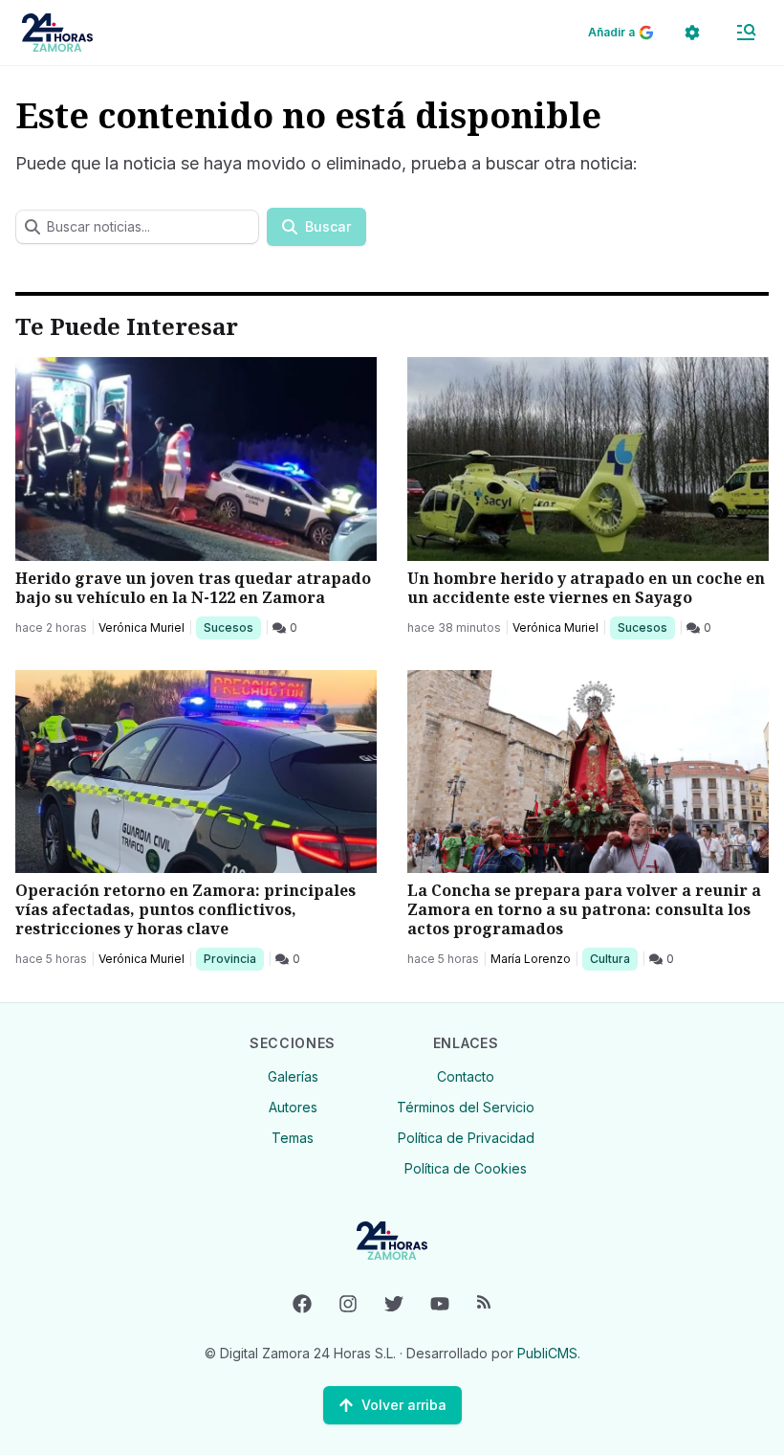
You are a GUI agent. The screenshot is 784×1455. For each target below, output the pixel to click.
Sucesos (232, 627)
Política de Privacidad (466, 1138)
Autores (293, 1107)
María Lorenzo (530, 958)
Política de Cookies (465, 1168)
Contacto (465, 1076)
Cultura (613, 958)
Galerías (293, 1076)
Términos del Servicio (465, 1107)
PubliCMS (547, 1353)
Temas (293, 1138)
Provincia (232, 958)
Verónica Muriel (141, 627)
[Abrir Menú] (746, 33)
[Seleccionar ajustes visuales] (692, 32)
